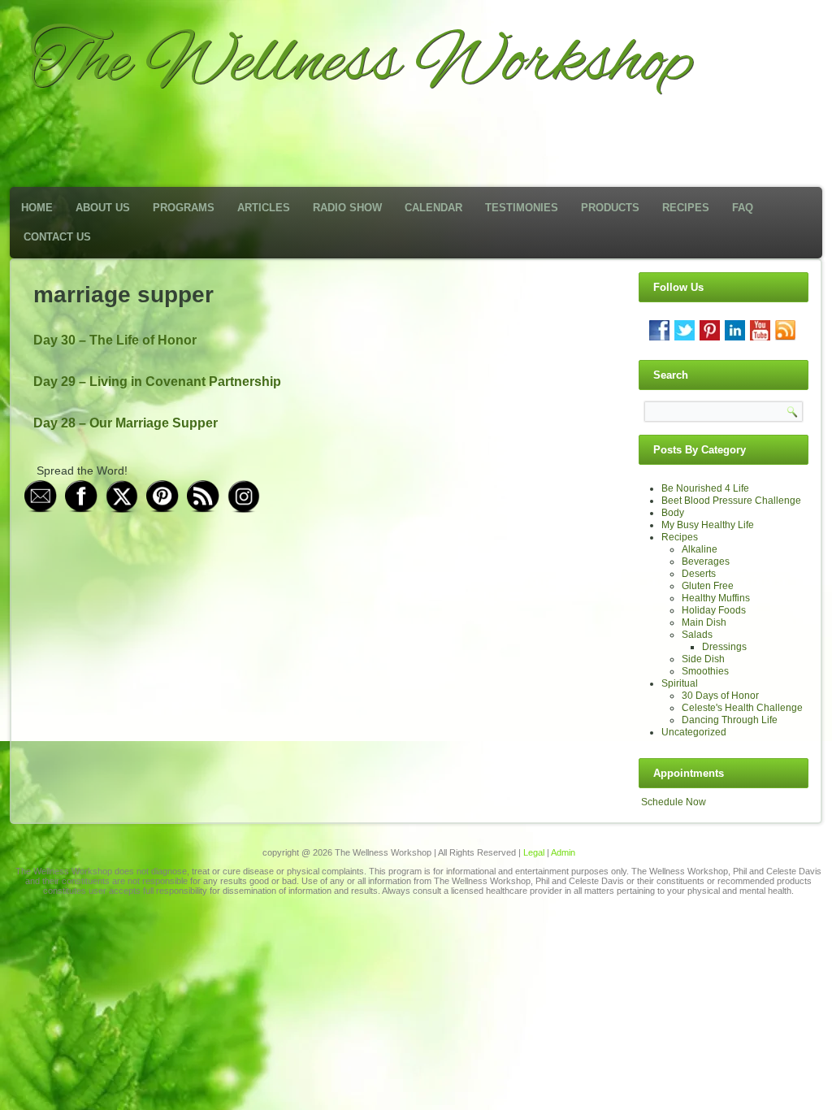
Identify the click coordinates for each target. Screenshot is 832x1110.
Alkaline (699, 549)
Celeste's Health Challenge (742, 707)
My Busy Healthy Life (707, 525)
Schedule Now (673, 802)
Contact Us (57, 237)
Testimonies (521, 208)
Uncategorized (693, 732)
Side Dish (703, 659)
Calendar (433, 208)
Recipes (685, 208)
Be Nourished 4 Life (705, 488)
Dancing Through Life (730, 720)
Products (610, 208)
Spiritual (679, 683)
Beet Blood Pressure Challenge (731, 500)
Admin (563, 852)
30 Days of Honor (720, 695)
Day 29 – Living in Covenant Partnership (157, 381)
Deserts (699, 573)
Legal (533, 852)
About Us (103, 208)
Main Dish (704, 622)
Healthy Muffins (716, 598)
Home (37, 208)
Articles (263, 208)
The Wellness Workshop (361, 63)
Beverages (706, 561)
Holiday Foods (714, 610)
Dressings (724, 647)
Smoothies (705, 671)
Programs (183, 208)
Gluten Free (708, 586)
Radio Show (347, 208)
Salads (697, 634)
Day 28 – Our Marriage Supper (125, 423)
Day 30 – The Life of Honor (115, 340)
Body (672, 512)
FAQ (742, 208)
